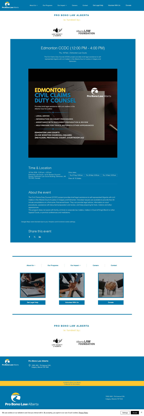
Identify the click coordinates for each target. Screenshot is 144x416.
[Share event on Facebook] (29, 237)
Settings (125, 413)
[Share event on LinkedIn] (40, 237)
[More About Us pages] (37, 5)
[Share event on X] (35, 237)
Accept (135, 413)
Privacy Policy (83, 413)
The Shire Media (75, 384)
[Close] (141, 412)
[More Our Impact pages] (66, 5)
